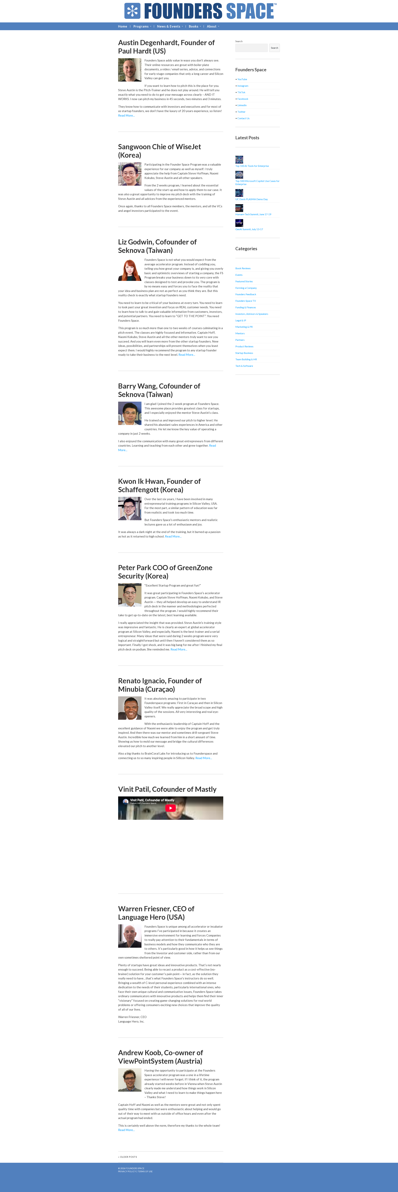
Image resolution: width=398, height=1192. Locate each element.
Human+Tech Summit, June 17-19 (253, 214)
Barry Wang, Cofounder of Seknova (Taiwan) (159, 390)
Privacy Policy (127, 1171)
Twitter (241, 111)
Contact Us (243, 118)
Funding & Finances (245, 307)
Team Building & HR (246, 359)
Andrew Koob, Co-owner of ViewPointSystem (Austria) (160, 1056)
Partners (240, 339)
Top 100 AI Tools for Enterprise (252, 165)
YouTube (242, 79)
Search (239, 41)
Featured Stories (244, 281)
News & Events (168, 26)
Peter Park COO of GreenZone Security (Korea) (165, 571)
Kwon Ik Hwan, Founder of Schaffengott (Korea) (159, 485)
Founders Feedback (245, 294)
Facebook (242, 98)
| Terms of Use (144, 1171)
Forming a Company (246, 287)
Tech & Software (244, 365)
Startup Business (244, 352)
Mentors (240, 333)
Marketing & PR (244, 326)
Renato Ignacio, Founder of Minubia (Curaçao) (160, 684)
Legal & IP (240, 320)
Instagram (242, 85)
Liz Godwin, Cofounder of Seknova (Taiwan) (157, 246)
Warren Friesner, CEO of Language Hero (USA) (156, 912)
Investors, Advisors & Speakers (251, 313)
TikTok (241, 92)
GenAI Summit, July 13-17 (249, 229)
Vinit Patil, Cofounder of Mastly (167, 789)
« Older (127, 1157)
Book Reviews (243, 268)
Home (122, 26)
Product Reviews (244, 346)
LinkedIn (242, 105)
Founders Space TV (245, 300)
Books (193, 26)
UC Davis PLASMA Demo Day (251, 199)
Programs (141, 26)
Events (239, 274)
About (212, 26)
